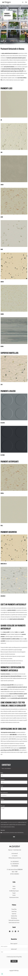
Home (1, 6)
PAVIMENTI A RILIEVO (8, 391)
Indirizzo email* (14, 949)
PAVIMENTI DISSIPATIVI (9, 532)
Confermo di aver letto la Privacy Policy (14, 956)
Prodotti (14, 888)
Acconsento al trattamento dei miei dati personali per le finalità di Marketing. (13, 832)
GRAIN (2, 249)
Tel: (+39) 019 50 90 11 (15, 861)
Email (2, 786)
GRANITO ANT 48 (3, 563)
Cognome (3, 779)
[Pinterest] (18, 931)
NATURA (2, 346)
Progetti (14, 893)
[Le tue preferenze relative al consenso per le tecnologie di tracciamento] (2, 974)
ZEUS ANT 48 (3, 596)
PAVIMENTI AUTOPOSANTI (10, 461)
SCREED (2, 184)
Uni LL (2, 525)
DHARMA (2, 314)
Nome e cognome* (14, 943)
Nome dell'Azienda (4, 792)
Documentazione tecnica (14, 897)
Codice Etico (14, 913)
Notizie (14, 886)
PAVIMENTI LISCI (6, 88)
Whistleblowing (14, 918)
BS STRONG (3, 455)
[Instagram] (12, 931)
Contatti (14, 895)
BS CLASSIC (3, 422)
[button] (26, 2)
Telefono (2, 799)
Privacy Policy (14, 909)
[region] (14, 24)
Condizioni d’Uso (14, 916)
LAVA (1, 152)
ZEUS (1, 384)
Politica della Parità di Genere (14, 920)
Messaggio (3, 806)
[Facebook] (9, 931)
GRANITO (2, 281)
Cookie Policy (14, 911)
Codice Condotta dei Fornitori (14, 922)
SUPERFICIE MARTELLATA (9, 352)
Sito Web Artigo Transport (14, 890)
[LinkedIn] (15, 931)
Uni (1, 120)
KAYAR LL (2, 493)
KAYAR (2, 217)
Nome (2, 773)
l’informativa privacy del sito (12, 822)
